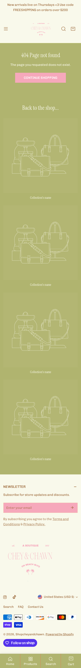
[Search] (63, 29)
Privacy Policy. (34, 524)
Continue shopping (40, 78)
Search (8, 607)
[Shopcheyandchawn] (40, 28)
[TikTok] (14, 597)
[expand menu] (5, 29)
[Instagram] (5, 597)
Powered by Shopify (60, 634)
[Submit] (72, 508)
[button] (73, 29)
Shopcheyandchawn (30, 634)
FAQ (21, 607)
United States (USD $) (59, 597)
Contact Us (35, 607)
